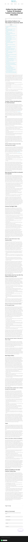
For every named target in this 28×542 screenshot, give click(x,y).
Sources (7, 53)
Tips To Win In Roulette (8, 66)
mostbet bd (18, 111)
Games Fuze (7, 61)
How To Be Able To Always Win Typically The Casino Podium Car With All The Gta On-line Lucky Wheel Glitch (11, 70)
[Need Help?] (1, 540)
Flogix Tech (13, 1)
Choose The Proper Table (9, 32)
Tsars (6, 43)
